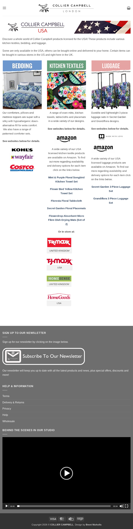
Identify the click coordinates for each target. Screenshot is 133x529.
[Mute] (121, 506)
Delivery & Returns (13, 402)
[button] (4, 8)
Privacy (6, 408)
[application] (66, 473)
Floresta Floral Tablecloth (66, 200)
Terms (5, 396)
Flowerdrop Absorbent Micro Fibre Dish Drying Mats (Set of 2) (66, 220)
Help (5, 415)
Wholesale (8, 421)
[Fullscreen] (127, 506)
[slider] (64, 506)
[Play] (7, 506)
